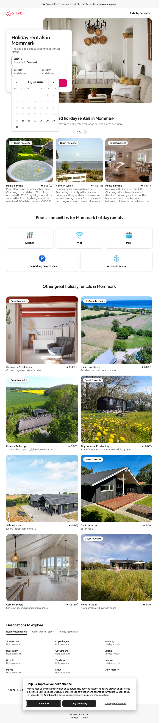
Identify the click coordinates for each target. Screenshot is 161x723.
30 (53, 120)
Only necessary (79, 703)
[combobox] (39, 62)
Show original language (104, 4)
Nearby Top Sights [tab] (68, 631)
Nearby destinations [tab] (16, 631)
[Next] (85, 132)
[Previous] (73, 132)
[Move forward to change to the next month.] (53, 82)
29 (47, 120)
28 (41, 120)
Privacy (74, 717)
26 (29, 120)
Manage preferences (115, 703)
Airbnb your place (140, 13)
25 (23, 120)
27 (35, 120)
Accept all (43, 703)
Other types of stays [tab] (43, 631)
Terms (84, 717)
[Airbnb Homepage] (14, 13)
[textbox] (25, 73)
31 (17, 127)
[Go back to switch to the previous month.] (17, 82)
